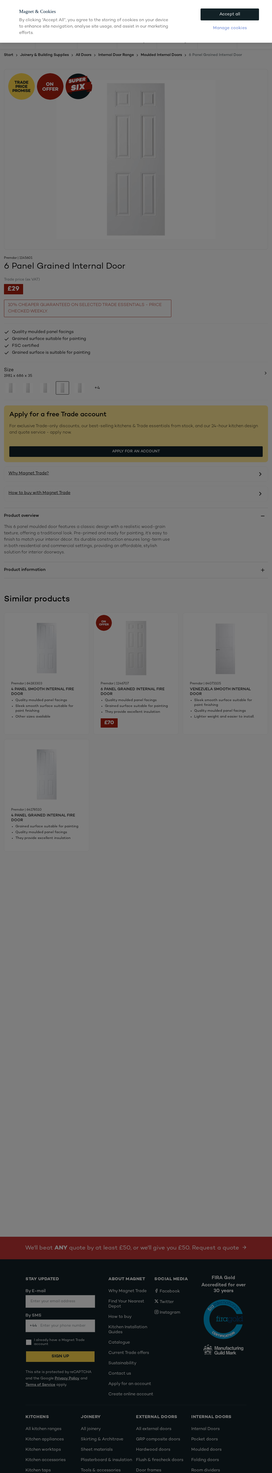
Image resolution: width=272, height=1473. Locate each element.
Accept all (229, 14)
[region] (136, 21)
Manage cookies (230, 28)
